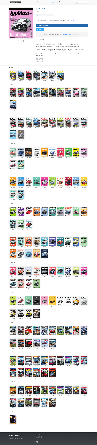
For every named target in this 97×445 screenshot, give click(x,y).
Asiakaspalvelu (13, 437)
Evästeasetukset (40, 439)
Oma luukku (27, 2)
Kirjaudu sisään (67, 34)
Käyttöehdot (39, 435)
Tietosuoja (39, 436)
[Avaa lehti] (13, 75)
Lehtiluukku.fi (15, 435)
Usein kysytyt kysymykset (16, 438)
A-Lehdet (43, 63)
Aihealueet (42, 2)
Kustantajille (39, 437)
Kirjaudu (53, 2)
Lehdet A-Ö (35, 2)
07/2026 (72, 20)
